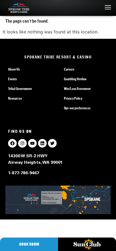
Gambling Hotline (75, 79)
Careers (69, 69)
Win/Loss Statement (77, 89)
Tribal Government (20, 89)
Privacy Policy (73, 98)
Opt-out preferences (77, 108)
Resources (15, 98)
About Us (14, 69)
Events (12, 79)
